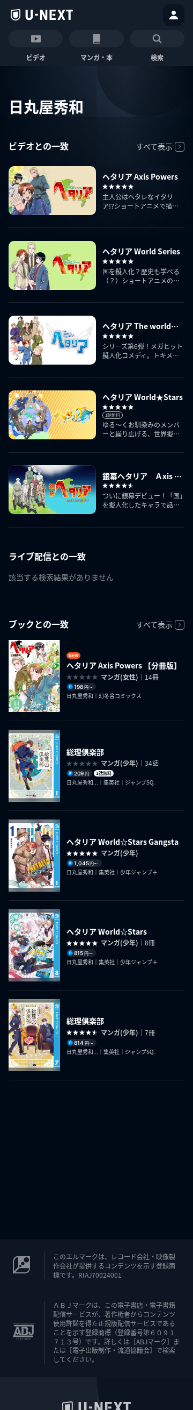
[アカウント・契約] (173, 15)
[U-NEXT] (42, 15)
